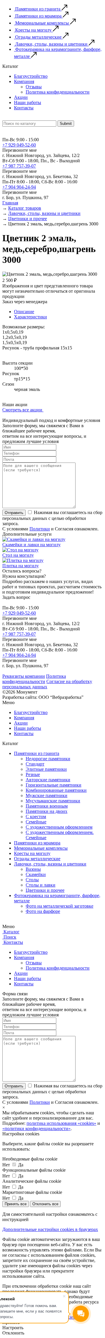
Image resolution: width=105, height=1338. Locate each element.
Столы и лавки (40, 884)
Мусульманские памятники (53, 800)
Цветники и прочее (45, 890)
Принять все (16, 1204)
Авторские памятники (48, 779)
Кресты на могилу (32, 853)
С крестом (36, 816)
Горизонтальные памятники (53, 784)
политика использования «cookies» (61, 1123)
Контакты (24, 107)
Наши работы (27, 102)
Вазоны (33, 869)
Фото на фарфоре (43, 911)
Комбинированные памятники (56, 790)
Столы (32, 879)
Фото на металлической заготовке (59, 906)
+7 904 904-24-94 (19, 187)
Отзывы (34, 86)
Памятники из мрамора (37, 842)
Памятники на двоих (46, 811)
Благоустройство (31, 76)
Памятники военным (47, 806)
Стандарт (35, 763)
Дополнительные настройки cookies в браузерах (50, 1229)
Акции (21, 97)
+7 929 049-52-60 (19, 144)
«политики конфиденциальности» (36, 1128)
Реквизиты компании (23, 676)
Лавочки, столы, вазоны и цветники (50, 863)
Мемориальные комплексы (41, 848)
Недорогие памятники (48, 758)
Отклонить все (45, 1204)
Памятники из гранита (36, 753)
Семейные (36, 821)
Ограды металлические (37, 858)
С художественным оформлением (59, 827)
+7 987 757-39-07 (19, 165)
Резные (33, 774)
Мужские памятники (46, 795)
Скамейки (36, 874)
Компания (24, 81)
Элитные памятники (46, 769)
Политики (39, 528)
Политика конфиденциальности (58, 91)
